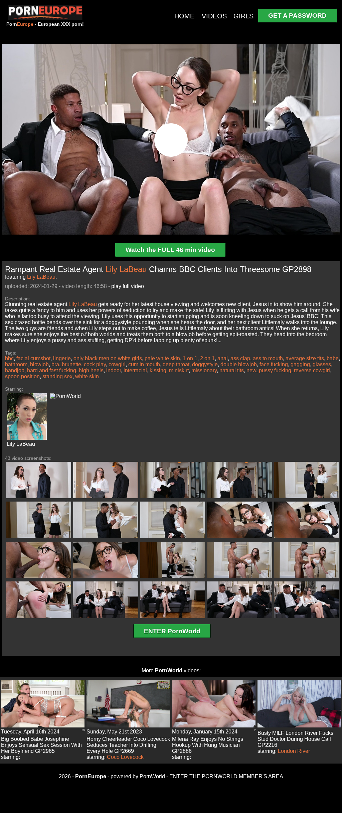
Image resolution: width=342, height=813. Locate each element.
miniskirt (179, 370)
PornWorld (168, 670)
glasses (322, 364)
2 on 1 (207, 358)
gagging (300, 364)
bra (55, 364)
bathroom (16, 364)
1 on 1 (190, 358)
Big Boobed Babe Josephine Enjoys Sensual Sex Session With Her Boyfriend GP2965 (41, 745)
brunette (71, 364)
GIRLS (243, 16)
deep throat (176, 364)
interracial (135, 370)
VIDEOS (214, 16)
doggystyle (205, 364)
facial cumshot (33, 358)
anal (222, 358)
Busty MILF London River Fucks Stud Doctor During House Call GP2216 (295, 739)
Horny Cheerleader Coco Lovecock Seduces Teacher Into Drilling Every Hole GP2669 (128, 745)
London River (294, 751)
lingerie (62, 358)
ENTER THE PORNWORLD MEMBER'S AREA (226, 776)
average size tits (305, 358)
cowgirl (117, 364)
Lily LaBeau (126, 269)
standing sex (57, 376)
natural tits (231, 370)
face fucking (274, 364)
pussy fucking (275, 370)
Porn (19, 24)
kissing (158, 370)
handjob (14, 370)
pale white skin (162, 358)
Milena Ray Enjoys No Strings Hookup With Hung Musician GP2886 (207, 745)
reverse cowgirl (312, 370)
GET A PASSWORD (297, 15)
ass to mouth (268, 358)
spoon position (22, 376)
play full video (127, 286)
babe (333, 358)
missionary (204, 370)
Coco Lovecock (125, 757)
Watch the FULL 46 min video (170, 249)
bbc (9, 358)
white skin (87, 376)
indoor (113, 370)
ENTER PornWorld (172, 631)
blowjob (39, 364)
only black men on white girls (107, 358)
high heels (91, 370)
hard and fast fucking (51, 370)
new (251, 370)
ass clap (240, 358)
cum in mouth (144, 364)
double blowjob (238, 364)
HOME (184, 16)
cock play (95, 364)
